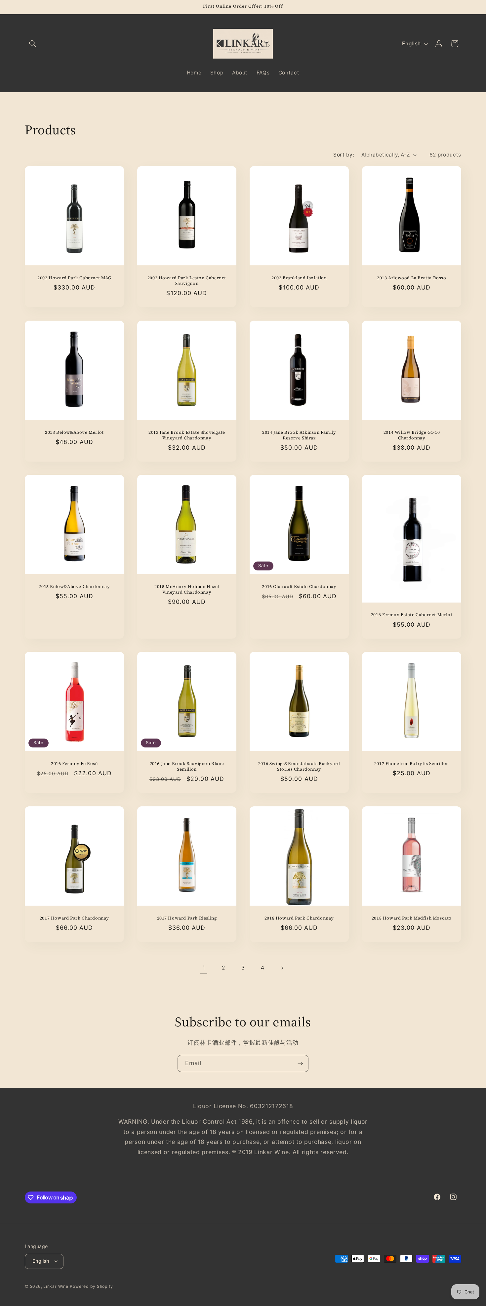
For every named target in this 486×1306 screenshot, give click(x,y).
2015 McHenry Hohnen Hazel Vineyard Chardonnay (186, 589)
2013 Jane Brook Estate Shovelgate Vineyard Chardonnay (186, 434)
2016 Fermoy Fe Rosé (74, 763)
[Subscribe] (300, 1063)
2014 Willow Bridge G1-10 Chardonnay (412, 434)
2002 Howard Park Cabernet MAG (74, 278)
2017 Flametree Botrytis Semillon (411, 763)
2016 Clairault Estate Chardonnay (299, 586)
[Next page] (282, 968)
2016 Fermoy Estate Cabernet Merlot (411, 614)
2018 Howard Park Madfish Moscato (412, 918)
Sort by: (343, 155)
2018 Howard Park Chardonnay (299, 918)
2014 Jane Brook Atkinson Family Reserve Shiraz (299, 434)
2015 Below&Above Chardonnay (74, 586)
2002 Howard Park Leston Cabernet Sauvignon (186, 280)
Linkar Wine (55, 1286)
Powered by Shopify (91, 1286)
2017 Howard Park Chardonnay (74, 918)
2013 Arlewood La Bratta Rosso (411, 278)
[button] (33, 44)
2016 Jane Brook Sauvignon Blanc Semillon (187, 766)
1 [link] (203, 967)
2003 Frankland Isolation (299, 278)
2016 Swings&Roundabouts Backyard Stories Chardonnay (299, 766)
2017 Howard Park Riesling (187, 918)
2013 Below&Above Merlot (74, 432)
